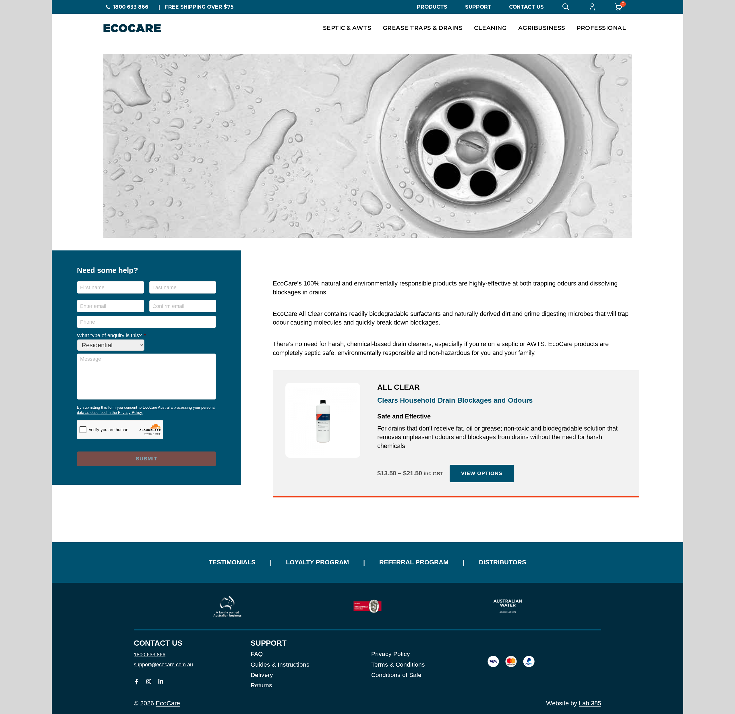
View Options (481, 473)
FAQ (257, 654)
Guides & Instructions (280, 664)
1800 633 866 (130, 7)
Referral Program (413, 562)
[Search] (566, 7)
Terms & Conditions (398, 664)
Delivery (262, 674)
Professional (601, 27)
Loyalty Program (317, 562)
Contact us (158, 643)
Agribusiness (541, 27)
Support (478, 7)
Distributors (502, 562)
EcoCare (168, 703)
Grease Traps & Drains (423, 27)
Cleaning (490, 27)
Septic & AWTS (347, 27)
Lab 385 (590, 703)
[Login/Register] (592, 7)
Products (432, 7)
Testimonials (232, 562)
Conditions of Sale (396, 674)
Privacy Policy (390, 654)
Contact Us (526, 7)
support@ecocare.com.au (163, 664)
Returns (261, 685)
